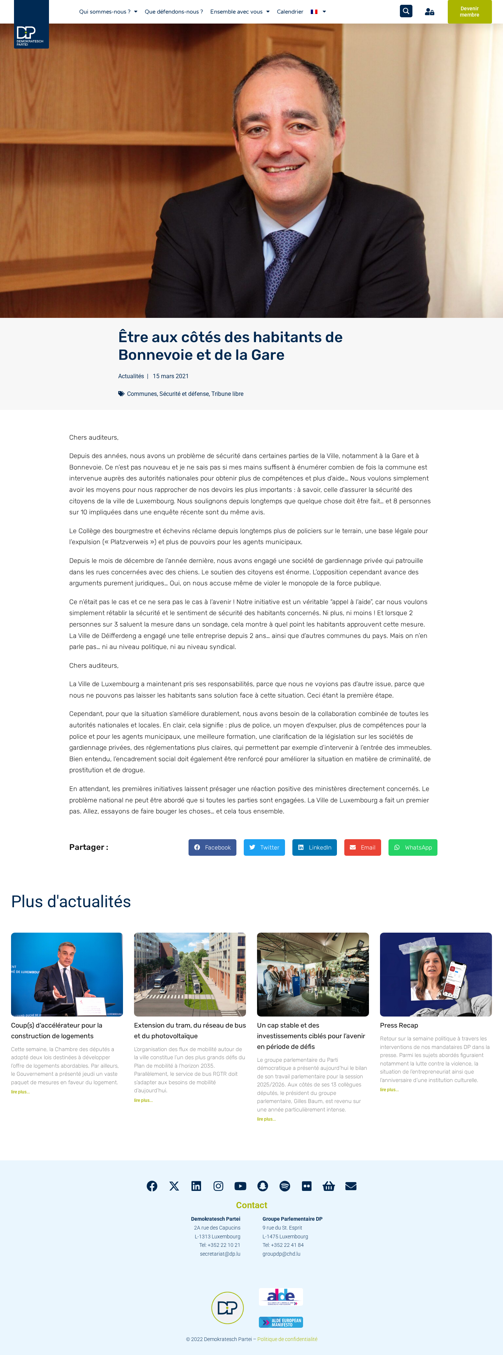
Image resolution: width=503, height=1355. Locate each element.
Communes (142, 393)
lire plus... (20, 1092)
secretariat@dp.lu (220, 1254)
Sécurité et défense (184, 393)
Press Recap (399, 1025)
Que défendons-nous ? (174, 11)
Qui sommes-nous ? (104, 11)
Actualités (131, 376)
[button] (212, 847)
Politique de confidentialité (287, 1339)
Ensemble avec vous (236, 11)
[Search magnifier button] (406, 11)
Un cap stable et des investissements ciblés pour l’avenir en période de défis (311, 1036)
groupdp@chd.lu (281, 1254)
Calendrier (290, 11)
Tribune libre (227, 393)
